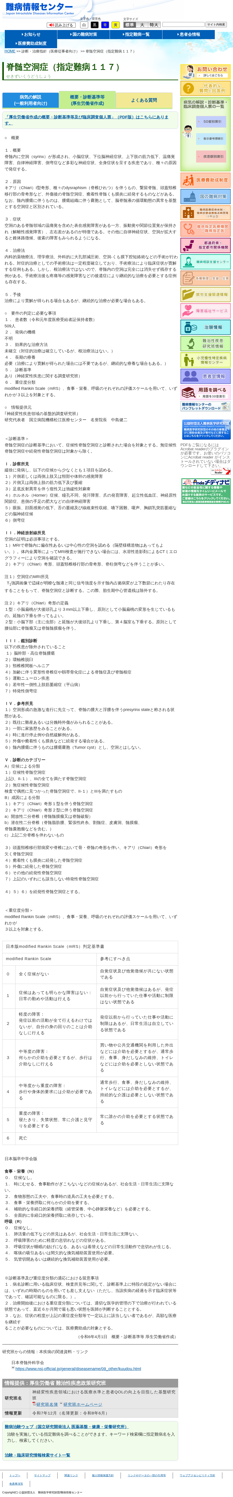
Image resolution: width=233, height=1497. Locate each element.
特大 (154, 25)
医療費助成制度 (32, 43)
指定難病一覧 (137, 34)
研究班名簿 (47, 1404)
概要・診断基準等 (87, 100)
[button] (61, 25)
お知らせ (32, 34)
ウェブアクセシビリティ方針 (197, 1475)
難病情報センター (40, 9)
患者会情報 (190, 34)
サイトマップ (42, 1475)
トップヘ (14, 1475)
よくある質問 (144, 100)
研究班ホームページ (82, 1404)
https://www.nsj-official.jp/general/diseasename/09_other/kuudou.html (78, 1368)
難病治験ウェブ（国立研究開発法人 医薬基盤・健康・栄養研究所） (67, 1426)
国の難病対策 (85, 34)
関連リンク (71, 1475)
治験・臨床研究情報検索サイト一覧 (37, 1455)
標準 (130, 25)
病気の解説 (30, 100)
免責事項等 (16, 1483)
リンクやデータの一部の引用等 (147, 1475)
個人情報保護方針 (103, 1475)
